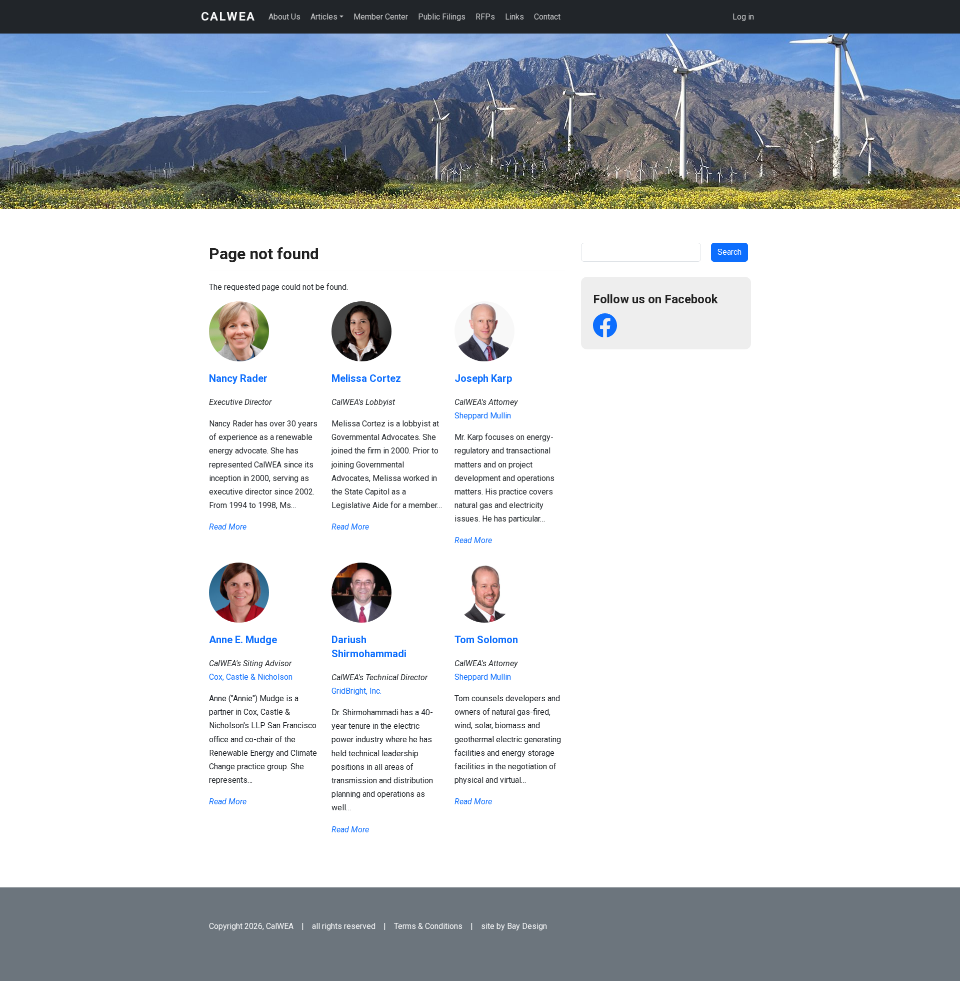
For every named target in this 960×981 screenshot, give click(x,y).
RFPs (485, 17)
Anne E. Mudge (243, 640)
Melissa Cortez (366, 378)
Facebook (605, 325)
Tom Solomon (486, 640)
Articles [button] (324, 17)
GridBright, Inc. (357, 691)
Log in (743, 17)
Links (514, 17)
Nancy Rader (238, 378)
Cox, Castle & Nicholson (250, 677)
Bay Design (527, 926)
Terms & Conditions (428, 926)
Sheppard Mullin (482, 415)
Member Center (381, 17)
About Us (284, 17)
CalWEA (228, 17)
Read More (227, 527)
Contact (547, 17)
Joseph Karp (483, 378)
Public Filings (442, 17)
